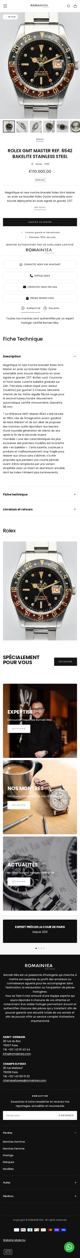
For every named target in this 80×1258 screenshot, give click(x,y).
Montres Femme (14, 1148)
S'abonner (66, 1115)
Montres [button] (7, 1133)
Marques (8, 1162)
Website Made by (14, 1240)
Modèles (8, 1169)
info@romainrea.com (17, 1054)
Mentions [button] (8, 1196)
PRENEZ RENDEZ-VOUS (42, 298)
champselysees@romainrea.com (24, 1080)
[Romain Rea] (40, 967)
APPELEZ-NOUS (42, 275)
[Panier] (75, 6)
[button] (5, 6)
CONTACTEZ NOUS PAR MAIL (42, 287)
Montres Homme (14, 1142)
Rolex (40, 139)
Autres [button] (6, 1182)
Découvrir (65, 661)
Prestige (8, 1155)
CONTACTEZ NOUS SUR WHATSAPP (42, 264)
